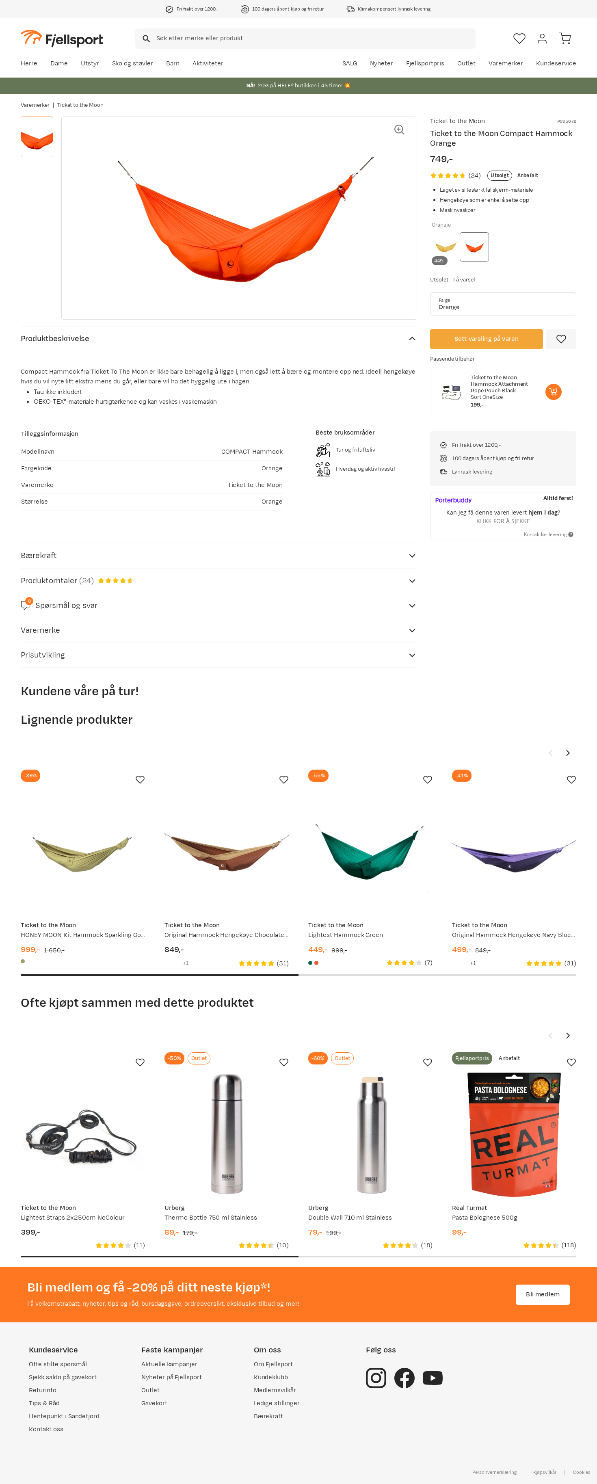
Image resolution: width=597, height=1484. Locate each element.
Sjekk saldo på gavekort (63, 1377)
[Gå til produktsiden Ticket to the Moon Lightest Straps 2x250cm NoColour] (83, 1135)
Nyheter (382, 63)
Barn (173, 63)
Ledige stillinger (277, 1403)
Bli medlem (543, 1294)
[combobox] (305, 38)
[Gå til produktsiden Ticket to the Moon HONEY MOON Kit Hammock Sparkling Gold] (83, 852)
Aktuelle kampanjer (169, 1364)
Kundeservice (556, 63)
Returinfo (42, 1390)
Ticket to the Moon (80, 105)
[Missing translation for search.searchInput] (146, 39)
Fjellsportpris (425, 63)
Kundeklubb (271, 1377)
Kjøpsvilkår (545, 1472)
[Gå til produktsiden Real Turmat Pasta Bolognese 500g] (514, 1135)
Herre (29, 63)
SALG (349, 63)
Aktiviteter (208, 63)
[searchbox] (315, 38)
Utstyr (90, 63)
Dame (59, 63)
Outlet (466, 63)
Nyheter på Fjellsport (171, 1377)
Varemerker (506, 63)
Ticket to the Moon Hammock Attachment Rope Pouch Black (499, 384)
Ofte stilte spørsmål (58, 1364)
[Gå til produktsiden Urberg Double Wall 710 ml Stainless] (370, 1135)
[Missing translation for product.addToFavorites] (561, 339)
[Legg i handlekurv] (553, 392)
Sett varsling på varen (486, 339)
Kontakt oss (46, 1429)
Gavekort (154, 1403)
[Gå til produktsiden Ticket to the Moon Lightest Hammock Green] (370, 852)
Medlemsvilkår (275, 1390)
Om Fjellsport (273, 1364)
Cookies (582, 1472)
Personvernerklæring (494, 1472)
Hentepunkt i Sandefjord (64, 1416)
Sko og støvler (133, 63)
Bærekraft (268, 1416)
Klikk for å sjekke (503, 521)
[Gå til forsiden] (62, 38)
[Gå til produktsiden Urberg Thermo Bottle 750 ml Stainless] (226, 1135)
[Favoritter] (519, 38)
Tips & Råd (44, 1403)
